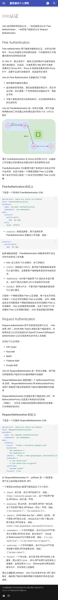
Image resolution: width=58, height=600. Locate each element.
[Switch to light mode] (47, 3)
